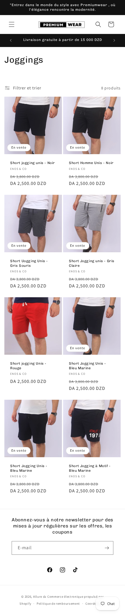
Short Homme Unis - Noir (91, 163)
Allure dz (40, 597)
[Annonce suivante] (114, 40)
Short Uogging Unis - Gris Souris (29, 263)
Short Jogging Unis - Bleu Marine (87, 365)
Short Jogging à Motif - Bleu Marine (90, 468)
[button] (11, 24)
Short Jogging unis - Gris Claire (92, 263)
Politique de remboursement (58, 603)
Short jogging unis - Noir (32, 163)
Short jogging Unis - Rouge (28, 365)
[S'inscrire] (106, 548)
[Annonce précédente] (10, 40)
